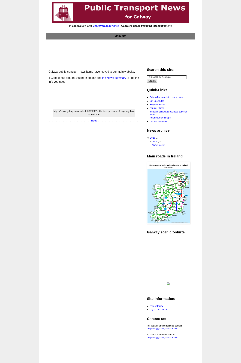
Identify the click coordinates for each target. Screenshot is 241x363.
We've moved (158, 145)
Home (94, 121)
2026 (153, 138)
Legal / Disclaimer (158, 309)
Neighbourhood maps (160, 118)
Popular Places (157, 108)
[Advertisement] (120, 53)
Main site (120, 36)
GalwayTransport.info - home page (166, 97)
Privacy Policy (156, 306)
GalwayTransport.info (106, 25)
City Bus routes (157, 101)
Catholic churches (158, 121)
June (155, 141)
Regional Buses (157, 104)
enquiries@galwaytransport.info (162, 328)
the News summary (114, 77)
